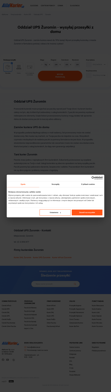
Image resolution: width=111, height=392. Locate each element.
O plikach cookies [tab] (88, 184)
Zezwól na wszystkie (87, 212)
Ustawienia (54, 212)
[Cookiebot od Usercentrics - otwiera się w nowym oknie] (93, 177)
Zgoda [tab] (23, 184)
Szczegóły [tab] (56, 184)
